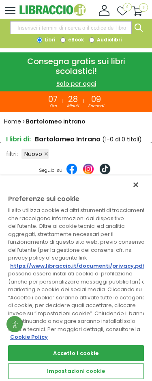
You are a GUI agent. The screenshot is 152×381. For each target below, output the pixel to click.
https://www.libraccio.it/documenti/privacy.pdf (77, 266)
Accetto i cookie (75, 353)
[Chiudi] (135, 184)
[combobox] (71, 27)
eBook (75, 39)
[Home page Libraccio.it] (52, 14)
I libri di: (18, 139)
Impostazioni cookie (76, 371)
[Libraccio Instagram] (88, 173)
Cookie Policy (29, 337)
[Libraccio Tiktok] (105, 173)
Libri (49, 39)
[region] (76, 278)
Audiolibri (109, 39)
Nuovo (33, 154)
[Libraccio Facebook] (71, 173)
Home (12, 121)
